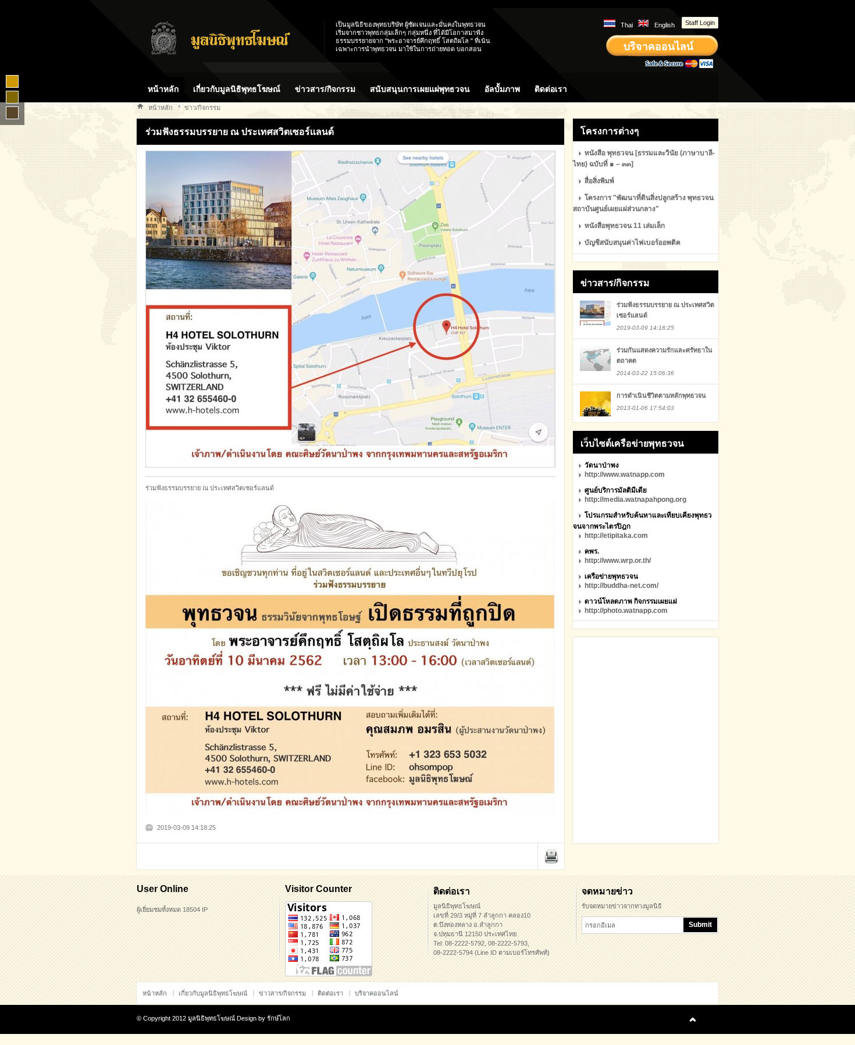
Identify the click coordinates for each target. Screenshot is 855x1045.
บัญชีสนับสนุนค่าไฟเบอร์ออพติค (633, 242)
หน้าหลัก (163, 89)
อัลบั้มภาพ (502, 89)
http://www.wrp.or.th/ (618, 561)
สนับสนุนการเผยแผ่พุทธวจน (420, 89)
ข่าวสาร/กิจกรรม (325, 89)
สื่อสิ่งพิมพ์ (599, 181)
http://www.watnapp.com (625, 474)
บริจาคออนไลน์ (658, 46)
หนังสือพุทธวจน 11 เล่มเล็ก (625, 226)
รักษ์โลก (278, 1018)
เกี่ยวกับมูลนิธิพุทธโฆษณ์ (236, 89)
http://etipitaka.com (616, 536)
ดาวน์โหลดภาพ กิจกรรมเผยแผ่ (631, 601)
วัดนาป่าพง (602, 465)
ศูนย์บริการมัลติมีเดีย (616, 490)
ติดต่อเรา (551, 89)
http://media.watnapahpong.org (635, 499)
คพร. (592, 551)
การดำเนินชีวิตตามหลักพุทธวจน (661, 395)
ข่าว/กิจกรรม (202, 107)
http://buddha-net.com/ (621, 586)
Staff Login (700, 22)
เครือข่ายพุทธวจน (611, 576)
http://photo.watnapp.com (626, 611)
